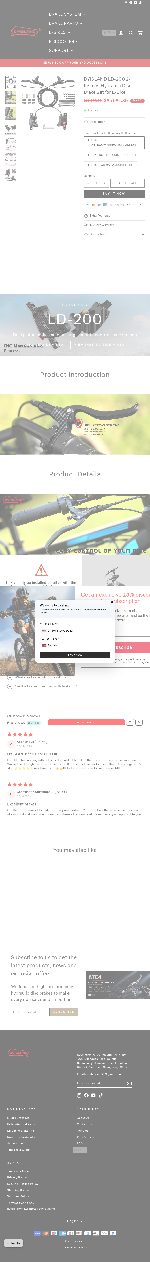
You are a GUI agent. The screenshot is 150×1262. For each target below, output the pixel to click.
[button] (75, 630)
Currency (50, 624)
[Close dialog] (112, 602)
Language (50, 639)
